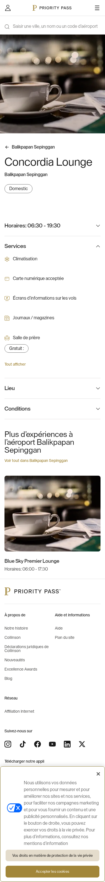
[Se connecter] (7, 7)
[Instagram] (7, 744)
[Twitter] (82, 744)
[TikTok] (22, 744)
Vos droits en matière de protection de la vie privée (52, 855)
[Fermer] (98, 774)
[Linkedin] (67, 744)
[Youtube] (52, 744)
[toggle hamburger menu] (97, 7)
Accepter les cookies (52, 871)
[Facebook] (37, 744)
